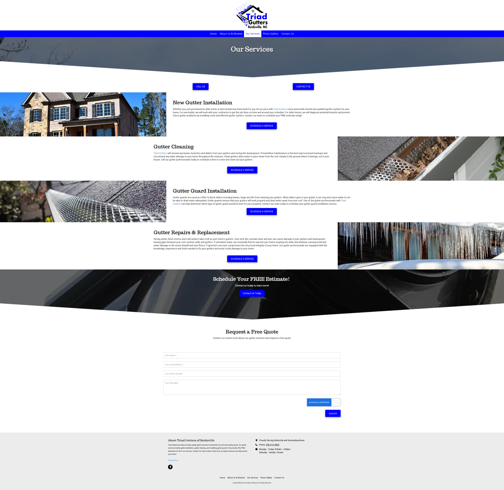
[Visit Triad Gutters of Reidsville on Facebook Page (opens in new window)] (170, 467)
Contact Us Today (252, 293)
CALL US (200, 86)
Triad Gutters (280, 109)
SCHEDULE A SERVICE (261, 125)
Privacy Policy (173, 460)
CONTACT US (303, 86)
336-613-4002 (272, 445)
